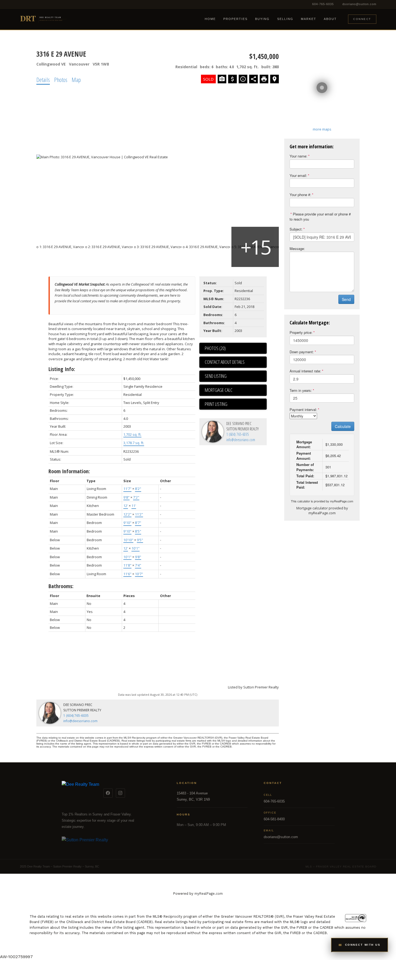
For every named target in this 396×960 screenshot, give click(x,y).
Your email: (298, 175)
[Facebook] (108, 793)
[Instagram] (120, 793)
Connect (362, 19)
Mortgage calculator (236, 390)
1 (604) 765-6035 (237, 434)
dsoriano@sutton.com (359, 4)
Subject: (296, 229)
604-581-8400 (274, 819)
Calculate (343, 426)
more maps (322, 129)
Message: (297, 248)
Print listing (216, 404)
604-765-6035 (323, 4)
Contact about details (225, 362)
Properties (235, 18)
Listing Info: (61, 369)
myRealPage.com (341, 501)
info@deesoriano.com (240, 439)
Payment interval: (303, 409)
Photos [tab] (60, 80)
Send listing (216, 376)
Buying (262, 18)
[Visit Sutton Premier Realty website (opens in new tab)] (111, 842)
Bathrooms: (61, 586)
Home (210, 18)
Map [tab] (76, 80)
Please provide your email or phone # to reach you (320, 216)
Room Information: (69, 471)
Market (308, 18)
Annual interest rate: (305, 370)
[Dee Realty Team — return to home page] (80, 793)
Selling (285, 18)
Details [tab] (43, 80)
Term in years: (301, 390)
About (330, 18)
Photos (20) (215, 348)
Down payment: (302, 351)
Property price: (301, 332)
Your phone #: (300, 194)
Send (346, 299)
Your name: (298, 156)
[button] (359, 945)
